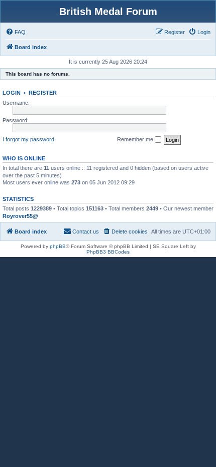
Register (43, 93)
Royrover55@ (20, 216)
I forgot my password (28, 139)
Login (12, 93)
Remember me (136, 139)
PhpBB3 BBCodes (108, 252)
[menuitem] (16, 32)
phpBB (58, 246)
